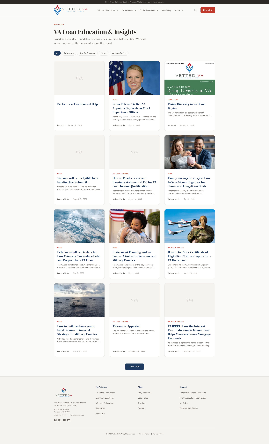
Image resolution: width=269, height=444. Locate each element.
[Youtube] (64, 420)
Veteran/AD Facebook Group (193, 392)
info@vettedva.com (76, 415)
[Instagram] (59, 420)
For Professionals (148, 10)
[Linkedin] (68, 420)
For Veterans (127, 10)
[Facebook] (55, 420)
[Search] (195, 10)
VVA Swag (166, 10)
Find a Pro (207, 10)
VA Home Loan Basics (105, 392)
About (177, 10)
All (57, 53)
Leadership (143, 398)
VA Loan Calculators (105, 403)
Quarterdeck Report (189, 408)
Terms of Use (158, 434)
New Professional (87, 53)
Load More (134, 366)
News (103, 53)
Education (69, 53)
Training (141, 403)
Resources (100, 408)
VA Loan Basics (119, 53)
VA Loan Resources (107, 10)
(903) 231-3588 (60, 415)
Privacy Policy (144, 434)
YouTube (184, 403)
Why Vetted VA (145, 392)
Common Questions (105, 398)
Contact (141, 408)
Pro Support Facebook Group (193, 398)
